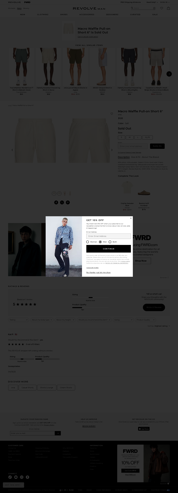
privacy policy (125, 261)
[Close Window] (131, 218)
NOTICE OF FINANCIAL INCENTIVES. (116, 263)
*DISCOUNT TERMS (92, 268)
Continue (109, 249)
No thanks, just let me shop (98, 272)
